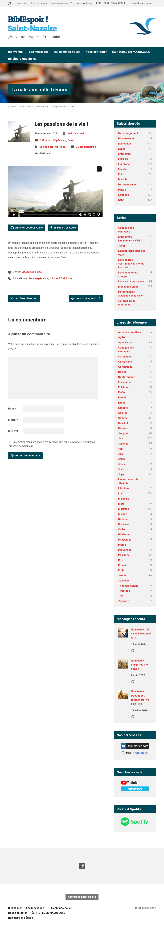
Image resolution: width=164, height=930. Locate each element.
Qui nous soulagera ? (84, 298)
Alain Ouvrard (75, 133)
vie (70, 278)
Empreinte (124, 153)
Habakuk (123, 423)
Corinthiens (125, 366)
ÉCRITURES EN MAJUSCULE (111, 3)
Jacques (123, 433)
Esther (122, 397)
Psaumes (124, 555)
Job (120, 448)
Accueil (12, 106)
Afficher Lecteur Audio (29, 227)
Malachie (123, 498)
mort (57, 278)
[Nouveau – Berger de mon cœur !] (123, 666)
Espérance (59, 140)
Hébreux (123, 428)
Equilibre (123, 158)
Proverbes (124, 549)
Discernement (126, 138)
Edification (42, 106)
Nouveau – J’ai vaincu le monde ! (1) (141, 633)
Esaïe (121, 392)
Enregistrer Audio (65, 227)
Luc (120, 493)
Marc (121, 503)
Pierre (122, 544)
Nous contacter (84, 3)
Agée (121, 337)
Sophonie (124, 580)
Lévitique (123, 488)
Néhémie (123, 519)
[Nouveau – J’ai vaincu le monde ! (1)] (123, 635)
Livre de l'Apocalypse (131, 281)
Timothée (124, 590)
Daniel (122, 371)
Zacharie (123, 601)
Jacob (122, 245)
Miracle (122, 179)
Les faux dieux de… (26, 298)
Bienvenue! (21, 3)
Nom (12, 408)
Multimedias (26, 106)
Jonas (122, 459)
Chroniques (125, 356)
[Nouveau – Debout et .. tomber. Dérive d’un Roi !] (123, 697)
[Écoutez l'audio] (132, 650)
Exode (122, 402)
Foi (120, 174)
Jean (121, 438)
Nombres (123, 524)
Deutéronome (126, 377)
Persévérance (127, 184)
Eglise (122, 148)
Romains (123, 565)
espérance (41, 278)
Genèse (123, 418)
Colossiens (125, 361)
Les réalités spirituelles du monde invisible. (131, 263)
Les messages (39, 3)
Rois (120, 560)
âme (31, 278)
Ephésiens (124, 387)
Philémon (124, 534)
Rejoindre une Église (141, 3)
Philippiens (124, 539)
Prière (122, 189)
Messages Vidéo (31, 271)
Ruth (121, 570)
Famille (122, 169)
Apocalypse (125, 342)
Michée (122, 514)
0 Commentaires (86, 146)
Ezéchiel (123, 407)
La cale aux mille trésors (39, 90)
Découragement (128, 133)
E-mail (13, 419)
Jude (121, 469)
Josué (122, 464)
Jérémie (123, 443)
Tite (120, 595)
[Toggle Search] (9, 3)
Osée (121, 529)
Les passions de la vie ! (64, 106)
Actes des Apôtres (129, 332)
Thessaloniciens (128, 585)
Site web (13, 431)
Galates (122, 412)
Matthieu (60, 146)
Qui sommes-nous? (61, 3)
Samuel (122, 575)
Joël (120, 453)
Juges (122, 474)
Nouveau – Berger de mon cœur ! (140, 664)
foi (51, 278)
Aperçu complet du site (82, 896)
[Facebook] (82, 866)
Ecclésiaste (46, 146)
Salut (71, 140)
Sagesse (123, 194)
